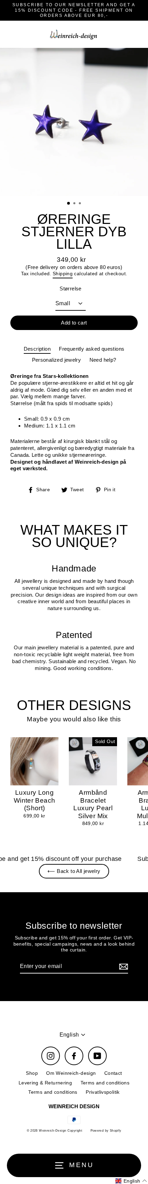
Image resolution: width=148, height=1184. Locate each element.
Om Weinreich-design (71, 1073)
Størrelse (70, 288)
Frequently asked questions (91, 349)
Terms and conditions (105, 1082)
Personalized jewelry (56, 360)
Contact (113, 1073)
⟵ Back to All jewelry (73, 871)
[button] (131, 1181)
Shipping (63, 273)
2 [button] (75, 204)
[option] (74, 122)
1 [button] (69, 203)
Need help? (102, 360)
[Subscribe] (122, 967)
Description (37, 349)
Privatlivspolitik (103, 1092)
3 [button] (80, 204)
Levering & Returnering (45, 1082)
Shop (32, 1073)
